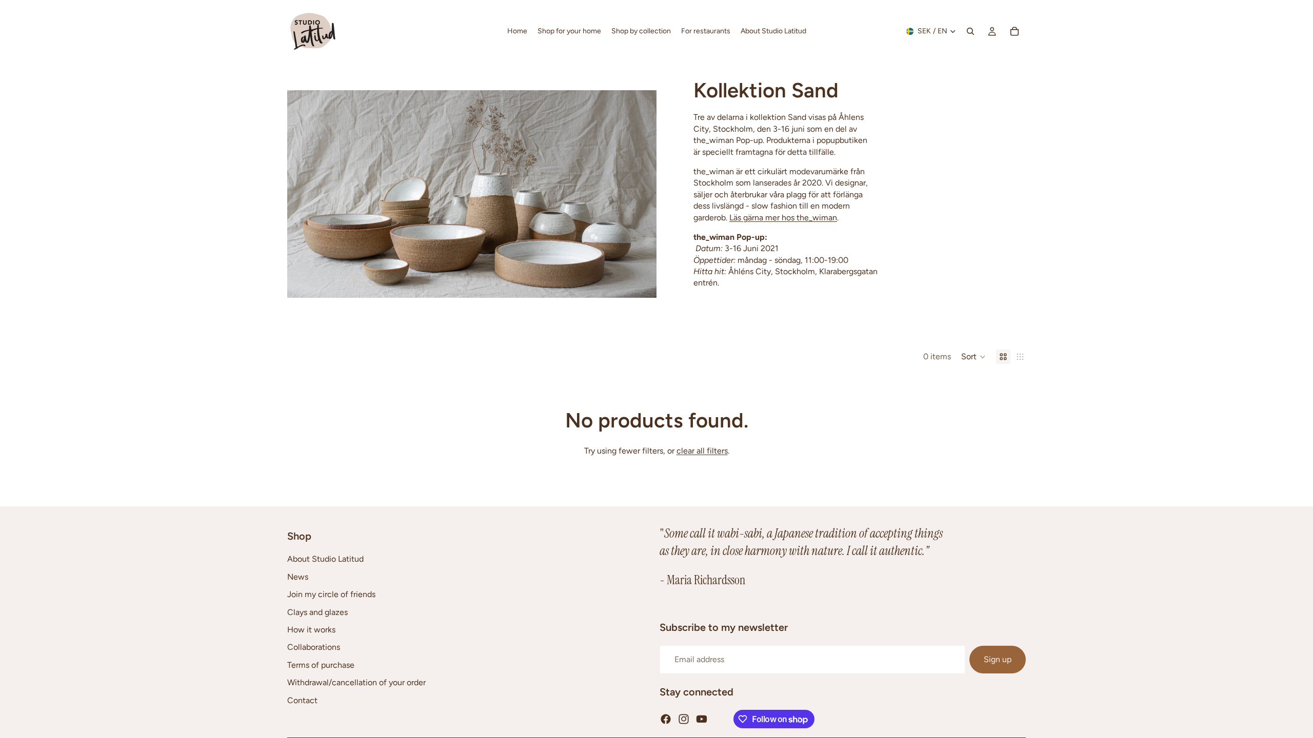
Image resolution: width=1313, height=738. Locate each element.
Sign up (997, 659)
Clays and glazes (317, 612)
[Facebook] (666, 719)
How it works (311, 629)
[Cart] (1014, 31)
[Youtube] (701, 719)
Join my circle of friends (331, 594)
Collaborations (313, 647)
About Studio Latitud (325, 559)
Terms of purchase (320, 665)
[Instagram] (684, 719)
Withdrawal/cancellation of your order (356, 682)
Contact (302, 700)
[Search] (970, 31)
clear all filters (702, 451)
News (297, 577)
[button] (973, 356)
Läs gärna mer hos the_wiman (783, 217)
